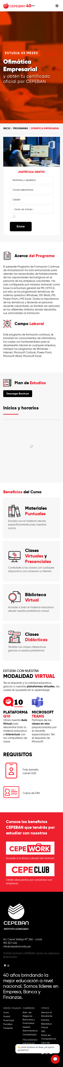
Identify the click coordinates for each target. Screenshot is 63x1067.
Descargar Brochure (17, 393)
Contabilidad (29, 1034)
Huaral (6, 1016)
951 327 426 (10, 942)
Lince (6, 1012)
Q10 (43, 1031)
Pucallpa (7, 1024)
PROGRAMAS (20, 128)
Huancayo (8, 1020)
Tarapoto (8, 1028)
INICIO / (8, 128)
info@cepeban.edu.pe (17, 946)
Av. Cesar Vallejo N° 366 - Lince (22, 939)
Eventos (45, 1020)
